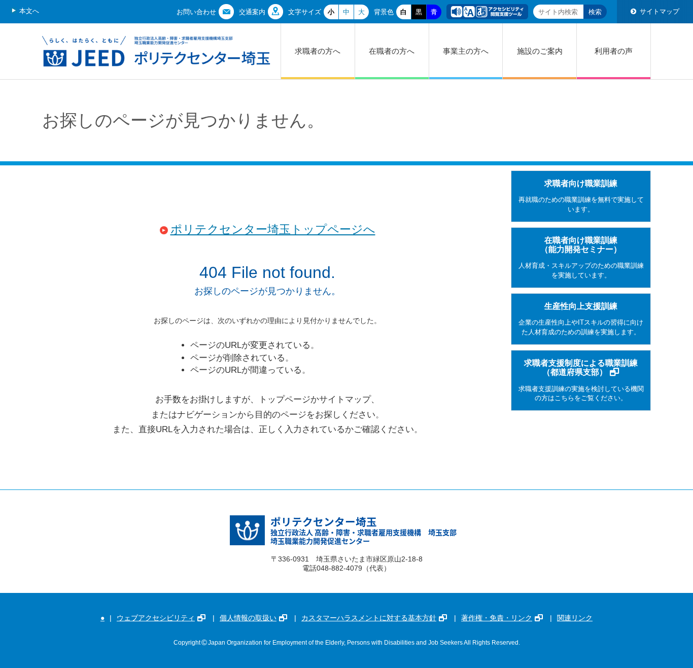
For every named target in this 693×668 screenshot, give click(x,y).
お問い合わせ (196, 12)
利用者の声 (614, 51)
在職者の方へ (391, 51)
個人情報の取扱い (248, 618)
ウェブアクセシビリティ (156, 618)
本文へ (29, 11)
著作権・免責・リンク (496, 618)
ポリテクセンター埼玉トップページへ (272, 229)
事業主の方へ (466, 51)
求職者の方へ (317, 51)
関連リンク (575, 618)
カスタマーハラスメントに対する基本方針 (368, 618)
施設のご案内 (540, 51)
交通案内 (252, 12)
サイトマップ (659, 11)
